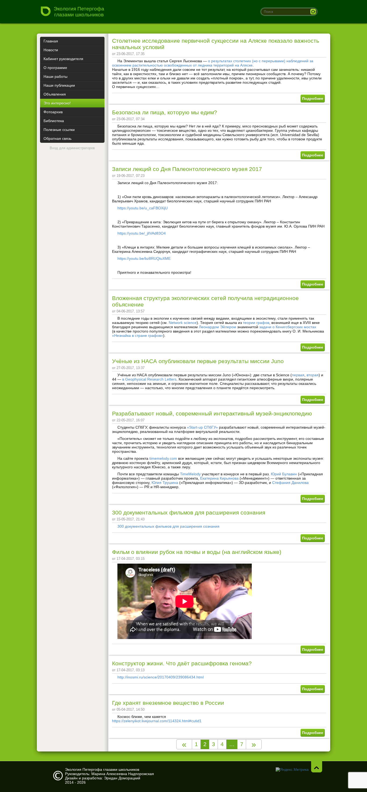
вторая (313, 375)
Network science (183, 322)
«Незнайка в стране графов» (137, 335)
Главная (51, 41)
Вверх (316, 766)
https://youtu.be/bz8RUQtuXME (144, 258)
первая (298, 375)
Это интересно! (57, 103)
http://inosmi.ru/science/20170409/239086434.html (160, 677)
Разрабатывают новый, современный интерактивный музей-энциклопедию (212, 413)
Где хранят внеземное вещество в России (168, 703)
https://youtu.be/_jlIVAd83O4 (141, 233)
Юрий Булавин (284, 474)
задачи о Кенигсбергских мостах (287, 327)
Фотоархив (53, 112)
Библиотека (54, 121)
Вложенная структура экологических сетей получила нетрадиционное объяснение (205, 301)
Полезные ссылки (59, 129)
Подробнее (312, 98)
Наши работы (55, 76)
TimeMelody (190, 474)
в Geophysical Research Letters (149, 379)
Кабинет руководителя (63, 59)
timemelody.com (163, 458)
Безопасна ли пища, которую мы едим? (164, 112)
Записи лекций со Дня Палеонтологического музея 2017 (187, 169)
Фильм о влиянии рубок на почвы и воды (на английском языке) (196, 552)
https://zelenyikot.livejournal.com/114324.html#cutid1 (157, 721)
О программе (55, 67)
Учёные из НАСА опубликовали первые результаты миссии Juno (198, 361)
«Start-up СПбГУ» (202, 427)
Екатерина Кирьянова (219, 478)
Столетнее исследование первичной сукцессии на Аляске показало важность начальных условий (215, 44)
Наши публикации (59, 85)
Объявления (55, 94)
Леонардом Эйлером (217, 327)
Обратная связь (57, 138)
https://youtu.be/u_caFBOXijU (142, 208)
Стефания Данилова (290, 482)
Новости (51, 50)
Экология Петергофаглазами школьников (79, 11)
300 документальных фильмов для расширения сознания (188, 512)
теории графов (256, 322)
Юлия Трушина (165, 482)
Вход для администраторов (72, 148)
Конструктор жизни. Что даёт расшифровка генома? (182, 663)
